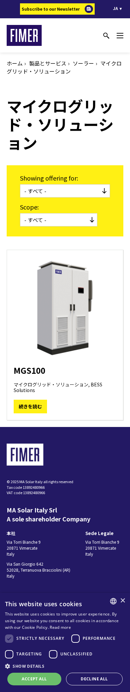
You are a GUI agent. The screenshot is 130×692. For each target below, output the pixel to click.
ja (115, 8)
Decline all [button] (94, 679)
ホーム (15, 63)
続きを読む (30, 406)
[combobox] (113, 601)
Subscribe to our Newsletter (51, 9)
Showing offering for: (49, 178)
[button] (65, 666)
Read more (60, 627)
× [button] (122, 600)
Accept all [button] (34, 679)
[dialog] (65, 642)
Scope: (29, 207)
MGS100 (29, 370)
